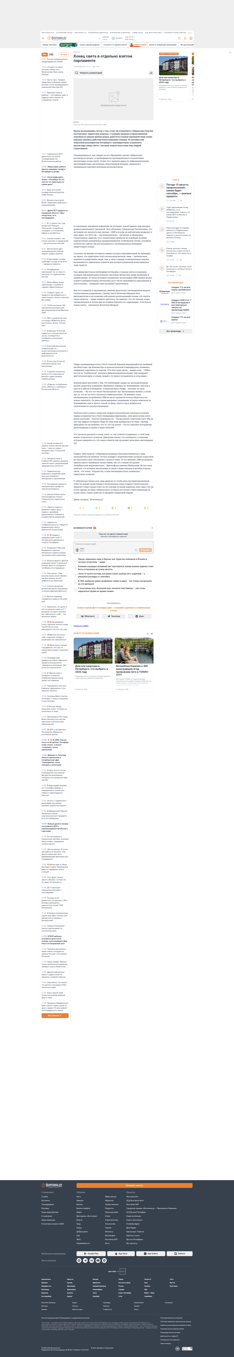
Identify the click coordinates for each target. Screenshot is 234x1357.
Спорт (107, 1216)
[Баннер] (68, 45)
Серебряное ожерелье (98, 33)
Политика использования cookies (172, 1329)
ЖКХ (79, 1239)
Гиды (79, 1224)
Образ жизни (110, 1197)
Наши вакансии (48, 1220)
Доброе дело (82, 1232)
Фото (107, 1243)
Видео (79, 1212)
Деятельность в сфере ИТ (169, 1336)
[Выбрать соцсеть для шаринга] (151, 73)
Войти (82, 551)
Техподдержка (47, 1204)
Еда (78, 1235)
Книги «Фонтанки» (134, 1220)
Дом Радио (131, 1228)
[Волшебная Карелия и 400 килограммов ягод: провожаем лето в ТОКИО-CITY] (134, 651)
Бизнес (80, 1204)
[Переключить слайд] (192, 65)
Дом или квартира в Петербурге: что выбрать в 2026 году (91, 669)
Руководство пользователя (170, 1340)
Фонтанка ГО (80, 33)
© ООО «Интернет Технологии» (102, 1348)
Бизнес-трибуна (83, 1208)
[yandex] (104, 1260)
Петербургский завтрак (175, 33)
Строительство (111, 1220)
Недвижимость (83, 1243)
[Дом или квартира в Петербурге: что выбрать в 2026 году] (93, 651)
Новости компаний (86, 633)
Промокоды (175, 282)
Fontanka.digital (132, 1224)
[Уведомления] (185, 38)
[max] (79, 1260)
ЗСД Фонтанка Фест (153, 33)
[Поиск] (179, 38)
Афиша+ (80, 1200)
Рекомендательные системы (170, 1332)
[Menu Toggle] (43, 38)
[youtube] (98, 1260)
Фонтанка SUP (48, 33)
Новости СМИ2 (81, 626)
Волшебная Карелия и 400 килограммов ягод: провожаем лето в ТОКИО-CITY (132, 670)
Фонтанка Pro (132, 1197)
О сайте (44, 1197)
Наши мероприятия (49, 1212)
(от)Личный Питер (64, 33)
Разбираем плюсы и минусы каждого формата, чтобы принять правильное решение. (93, 677)
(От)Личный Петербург (136, 1212)
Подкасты (109, 1208)
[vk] (91, 1260)
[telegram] (85, 1260)
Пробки (117, 38)
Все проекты (131, 1243)
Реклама (45, 1208)
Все (44, 54)
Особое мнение (111, 1204)
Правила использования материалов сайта (175, 1325)
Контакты (45, 1200)
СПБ (51, 54)
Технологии (110, 1224)
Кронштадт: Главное (135, 1232)
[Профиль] (191, 38)
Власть (80, 1220)
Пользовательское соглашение (171, 1318)
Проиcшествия (111, 1212)
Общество (109, 1200)
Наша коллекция (133, 1216)
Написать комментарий (91, 73)
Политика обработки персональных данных (175, 1321)
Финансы (109, 1232)
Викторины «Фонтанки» (87, 1216)
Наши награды (165, 1343)
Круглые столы (133, 1235)
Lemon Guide (137, 33)
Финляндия (110, 1235)
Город (79, 1228)
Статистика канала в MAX (52, 1224)
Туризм (108, 1228)
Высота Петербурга (134, 1239)
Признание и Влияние (120, 33)
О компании (46, 1216)
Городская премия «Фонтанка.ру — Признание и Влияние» (151, 1208)
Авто (79, 1197)
